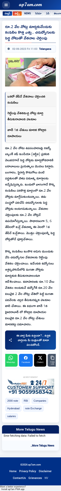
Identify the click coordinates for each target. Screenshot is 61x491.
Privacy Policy (27, 471)
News (27, 13)
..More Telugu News (42, 445)
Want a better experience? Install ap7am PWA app (13, 487)
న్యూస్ (7, 13)
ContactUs (19, 478)
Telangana (45, 48)
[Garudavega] (30, 386)
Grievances (35, 478)
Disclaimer (45, 471)
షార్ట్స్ (17, 13)
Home (12, 471)
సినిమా (38, 13)
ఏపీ (47, 13)
